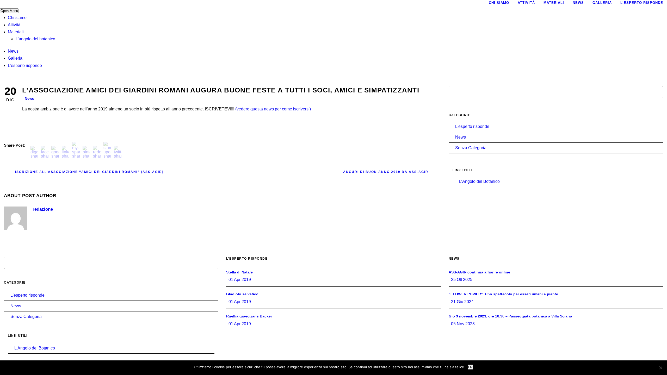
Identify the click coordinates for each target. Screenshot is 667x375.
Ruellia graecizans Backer (249, 316)
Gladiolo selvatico (242, 294)
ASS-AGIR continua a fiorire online (479, 272)
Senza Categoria (470, 148)
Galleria (15, 58)
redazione (43, 209)
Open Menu (9, 11)
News (13, 51)
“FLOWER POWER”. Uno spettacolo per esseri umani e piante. (504, 294)
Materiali (16, 32)
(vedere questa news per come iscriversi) (273, 109)
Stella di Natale (239, 272)
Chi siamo (17, 17)
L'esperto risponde (472, 126)
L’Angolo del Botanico (479, 181)
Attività (14, 25)
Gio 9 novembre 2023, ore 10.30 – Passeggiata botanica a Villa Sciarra (510, 316)
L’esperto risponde (25, 65)
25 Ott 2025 (461, 279)
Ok (470, 367)
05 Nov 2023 (463, 324)
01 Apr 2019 (239, 279)
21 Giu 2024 (462, 301)
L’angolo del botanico (35, 39)
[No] (660, 367)
